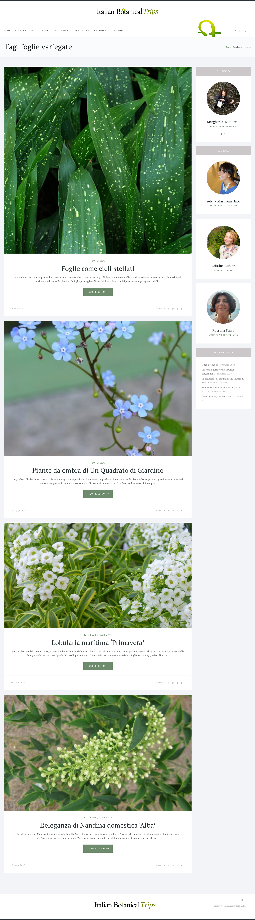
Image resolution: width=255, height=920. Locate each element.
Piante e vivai (98, 261)
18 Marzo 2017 (18, 865)
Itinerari (44, 31)
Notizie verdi (61, 31)
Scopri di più (97, 292)
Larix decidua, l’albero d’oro (217, 396)
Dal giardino (101, 31)
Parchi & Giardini (24, 31)
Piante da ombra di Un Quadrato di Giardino (98, 470)
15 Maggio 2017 (18, 510)
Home (7, 31)
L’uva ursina (208, 365)
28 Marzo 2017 (18, 682)
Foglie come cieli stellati (98, 268)
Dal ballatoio (121, 31)
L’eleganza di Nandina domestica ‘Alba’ (98, 825)
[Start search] (246, 31)
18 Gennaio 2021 (19, 308)
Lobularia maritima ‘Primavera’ (98, 642)
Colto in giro (81, 31)
